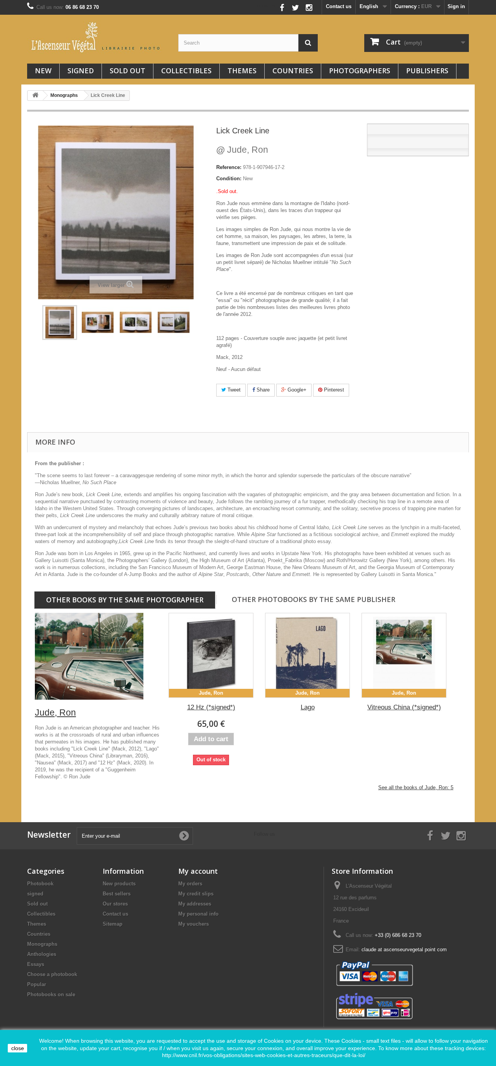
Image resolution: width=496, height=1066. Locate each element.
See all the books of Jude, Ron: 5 (415, 787)
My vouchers (193, 924)
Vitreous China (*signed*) (404, 707)
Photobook (40, 884)
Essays (35, 964)
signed (80, 70)
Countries (292, 70)
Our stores (115, 904)
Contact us (338, 6)
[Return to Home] (35, 95)
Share (262, 390)
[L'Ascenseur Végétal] (97, 37)
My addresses (194, 904)
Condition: (228, 178)
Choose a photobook (52, 974)
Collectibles (186, 70)
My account (198, 871)
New (43, 70)
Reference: (228, 167)
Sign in (456, 6)
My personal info (198, 914)
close (17, 1048)
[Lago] (307, 655)
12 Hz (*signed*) (211, 707)
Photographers (359, 70)
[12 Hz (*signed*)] (211, 655)
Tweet (233, 390)
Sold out (127, 70)
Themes (242, 70)
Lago (308, 707)
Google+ (296, 390)
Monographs (42, 944)
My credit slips (196, 894)
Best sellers (117, 894)
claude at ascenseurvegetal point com (404, 949)
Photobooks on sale (51, 994)
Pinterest (333, 390)
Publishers (427, 70)
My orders (190, 884)
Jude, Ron (242, 150)
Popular (36, 984)
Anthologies (41, 954)
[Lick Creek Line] (59, 322)
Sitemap (112, 924)
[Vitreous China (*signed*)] (404, 655)
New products (119, 884)
